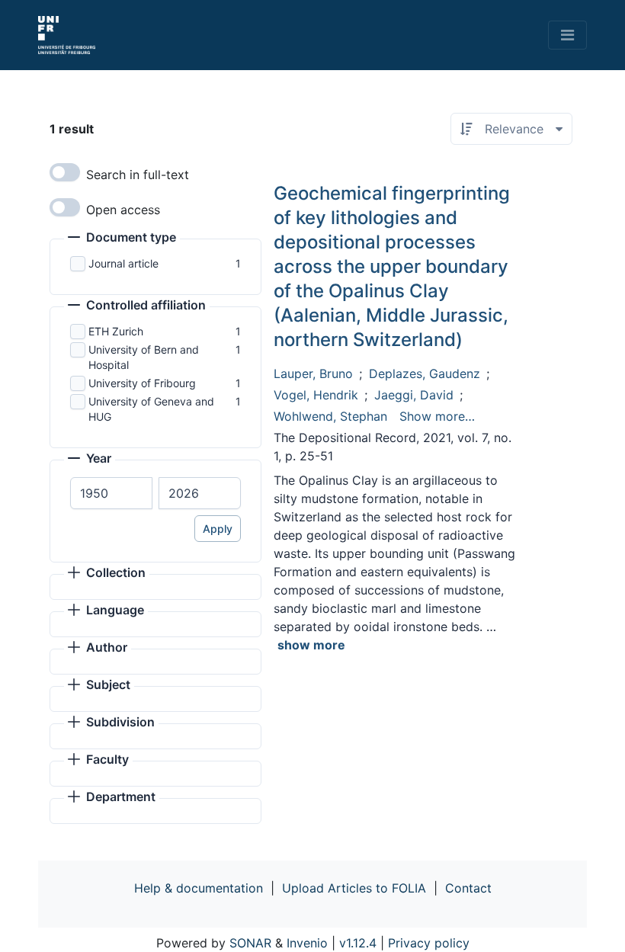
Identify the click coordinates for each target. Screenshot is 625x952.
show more (311, 644)
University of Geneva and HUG (151, 409)
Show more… (437, 416)
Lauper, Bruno (313, 373)
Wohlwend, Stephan (330, 416)
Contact (468, 888)
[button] (122, 238)
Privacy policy (429, 942)
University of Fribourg (142, 383)
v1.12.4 (358, 942)
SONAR (250, 942)
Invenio (307, 942)
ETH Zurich (115, 331)
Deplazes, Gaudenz (424, 373)
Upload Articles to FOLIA (354, 888)
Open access (123, 209)
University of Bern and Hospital (143, 357)
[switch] (65, 172)
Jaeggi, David (414, 394)
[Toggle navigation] (567, 35)
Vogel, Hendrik (316, 394)
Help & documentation (198, 888)
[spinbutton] (111, 493)
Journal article (123, 263)
